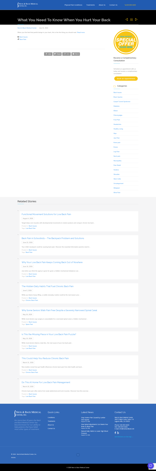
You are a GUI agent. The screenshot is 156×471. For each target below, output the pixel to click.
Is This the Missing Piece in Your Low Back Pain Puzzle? (49, 334)
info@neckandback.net (126, 429)
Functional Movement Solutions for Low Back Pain (46, 214)
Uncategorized (118, 183)
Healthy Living (118, 129)
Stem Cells (117, 179)
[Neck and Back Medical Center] (28, 5)
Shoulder (117, 174)
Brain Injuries (118, 97)
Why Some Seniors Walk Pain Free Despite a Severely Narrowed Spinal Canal (59, 310)
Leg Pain (116, 151)
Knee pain (117, 142)
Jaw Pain (117, 138)
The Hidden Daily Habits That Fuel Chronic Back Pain (47, 286)
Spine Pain (29, 324)
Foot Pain (117, 120)
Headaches (117, 124)
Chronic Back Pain (32, 300)
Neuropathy (117, 161)
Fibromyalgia (118, 115)
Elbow (116, 110)
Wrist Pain (117, 192)
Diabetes (116, 106)
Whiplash (117, 188)
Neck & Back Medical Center (27, 28)
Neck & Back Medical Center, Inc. (27, 454)
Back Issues (24, 37)
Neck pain (117, 156)
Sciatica (116, 170)
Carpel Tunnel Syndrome (122, 101)
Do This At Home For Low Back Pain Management (46, 382)
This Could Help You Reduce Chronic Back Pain (45, 358)
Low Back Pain (31, 228)
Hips (115, 133)
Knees (116, 147)
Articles (13, 457)
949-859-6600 (124, 425)
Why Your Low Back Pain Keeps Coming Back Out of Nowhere (52, 262)
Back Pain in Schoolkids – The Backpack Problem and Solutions (53, 238)
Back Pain (23, 39)
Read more (81, 32)
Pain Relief (117, 165)
